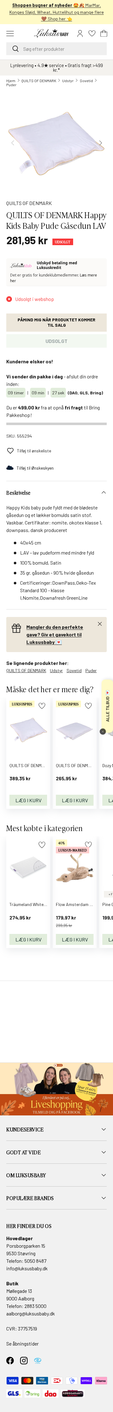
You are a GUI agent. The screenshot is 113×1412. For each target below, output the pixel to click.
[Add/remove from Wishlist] (42, 706)
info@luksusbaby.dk (27, 1268)
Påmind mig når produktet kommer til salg (56, 322)
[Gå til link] (56, 1089)
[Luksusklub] (22, 265)
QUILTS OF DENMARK (38, 80)
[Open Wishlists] (92, 33)
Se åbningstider (22, 1343)
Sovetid (86, 80)
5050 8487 (35, 1261)
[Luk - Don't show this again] (103, 731)
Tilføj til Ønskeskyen (35, 468)
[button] (104, 34)
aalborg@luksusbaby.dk (30, 1313)
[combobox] (56, 48)
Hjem (10, 80)
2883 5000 (35, 1306)
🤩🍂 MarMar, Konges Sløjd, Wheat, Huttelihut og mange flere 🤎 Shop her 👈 (56, 12)
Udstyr (68, 80)
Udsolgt (56, 341)
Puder (11, 85)
